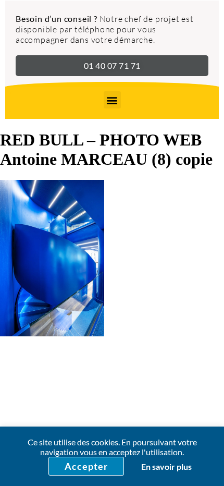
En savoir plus (166, 466)
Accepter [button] (86, 466)
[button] (112, 99)
